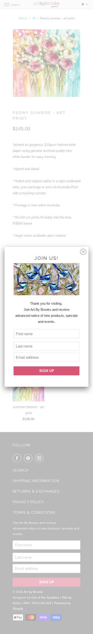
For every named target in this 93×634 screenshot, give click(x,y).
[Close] (83, 250)
